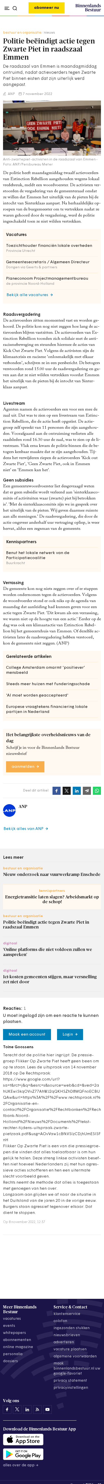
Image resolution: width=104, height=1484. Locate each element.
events (9, 1326)
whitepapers (14, 1333)
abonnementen (17, 1340)
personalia (12, 1354)
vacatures (12, 1319)
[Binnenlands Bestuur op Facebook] (7, 1409)
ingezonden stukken (72, 1328)
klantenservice (67, 1314)
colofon (60, 1321)
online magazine (18, 1347)
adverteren (64, 1342)
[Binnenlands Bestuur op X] (17, 1409)
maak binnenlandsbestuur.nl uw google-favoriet (77, 1369)
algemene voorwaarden (75, 1356)
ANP (11, 94)
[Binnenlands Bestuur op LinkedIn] (27, 1409)
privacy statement (70, 1381)
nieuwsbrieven (67, 1335)
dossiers (10, 1361)
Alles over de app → (21, 1465)
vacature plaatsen (70, 1349)
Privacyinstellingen (71, 1388)
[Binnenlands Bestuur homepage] (88, 10)
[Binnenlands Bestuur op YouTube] (47, 1409)
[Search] (96, 16)
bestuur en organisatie (22, 33)
